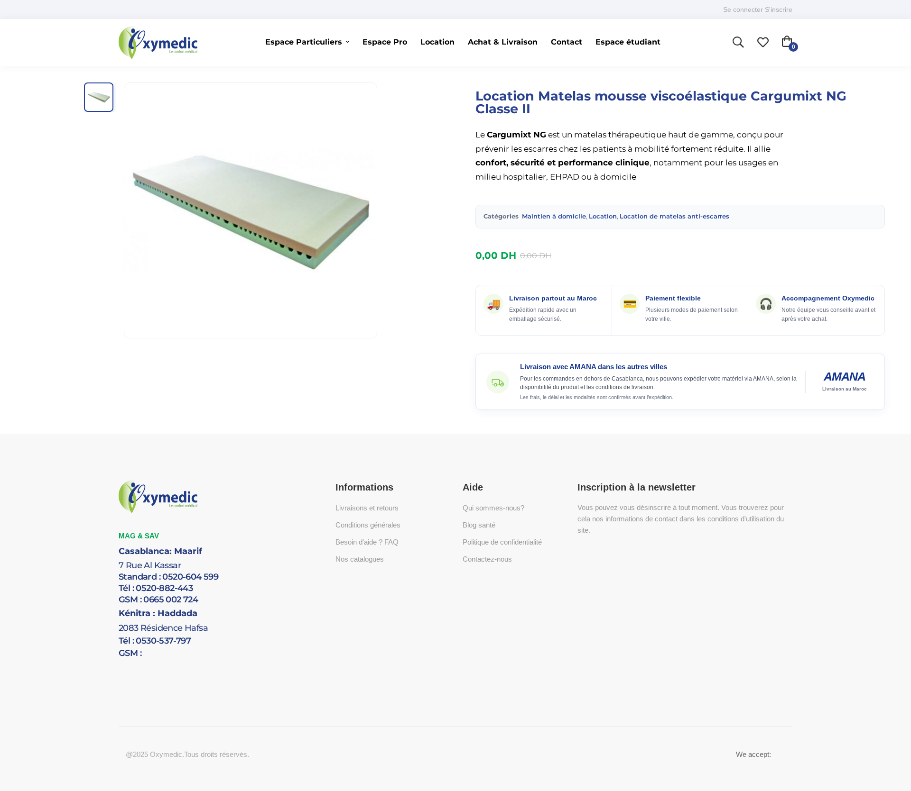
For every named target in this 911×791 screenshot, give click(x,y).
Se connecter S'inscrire (757, 9)
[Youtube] (161, 664)
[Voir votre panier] (787, 43)
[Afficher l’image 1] (98, 97)
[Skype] (147, 664)
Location (603, 216)
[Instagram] (175, 664)
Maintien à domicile (553, 216)
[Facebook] (133, 664)
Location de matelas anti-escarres (674, 216)
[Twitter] (118, 664)
